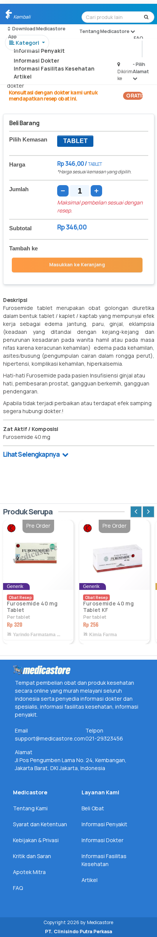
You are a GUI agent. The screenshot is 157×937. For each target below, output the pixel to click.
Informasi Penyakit (39, 50)
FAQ (138, 38)
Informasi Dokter (36, 60)
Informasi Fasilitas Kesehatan (54, 68)
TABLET (75, 141)
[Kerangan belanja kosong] (23, 13)
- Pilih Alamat (141, 67)
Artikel (23, 76)
